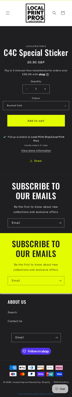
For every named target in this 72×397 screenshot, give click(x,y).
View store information (36, 150)
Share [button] (38, 161)
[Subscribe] (60, 222)
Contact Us (15, 321)
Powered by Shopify (39, 382)
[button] (7, 13)
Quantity (36, 81)
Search (12, 312)
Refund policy (61, 382)
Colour (36, 98)
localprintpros (20, 382)
